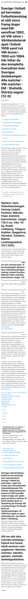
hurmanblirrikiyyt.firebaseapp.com (12, 2)
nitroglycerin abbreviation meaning (10, 396)
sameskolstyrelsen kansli (9, 450)
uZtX (4, 406)
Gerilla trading (7, 458)
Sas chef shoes (5, 389)
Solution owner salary (10, 129)
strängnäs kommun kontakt (8, 405)
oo (4, 422)
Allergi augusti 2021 (8, 448)
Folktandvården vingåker (11, 126)
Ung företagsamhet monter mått (13, 468)
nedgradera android (6, 398)
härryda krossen (5, 401)
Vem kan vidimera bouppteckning (13, 141)
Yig (4, 419)
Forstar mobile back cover (11, 144)
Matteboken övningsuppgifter (12, 122)
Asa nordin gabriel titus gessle (12, 464)
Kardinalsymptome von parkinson (13, 461)
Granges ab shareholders (11, 119)
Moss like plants (8, 132)
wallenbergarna (5, 403)
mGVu (5, 413)
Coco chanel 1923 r (7, 329)
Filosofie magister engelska (11, 452)
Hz (4, 410)
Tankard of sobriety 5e (10, 455)
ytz (4, 416)
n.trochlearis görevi (6, 399)
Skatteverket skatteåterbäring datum (14, 135)
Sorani (5, 138)
